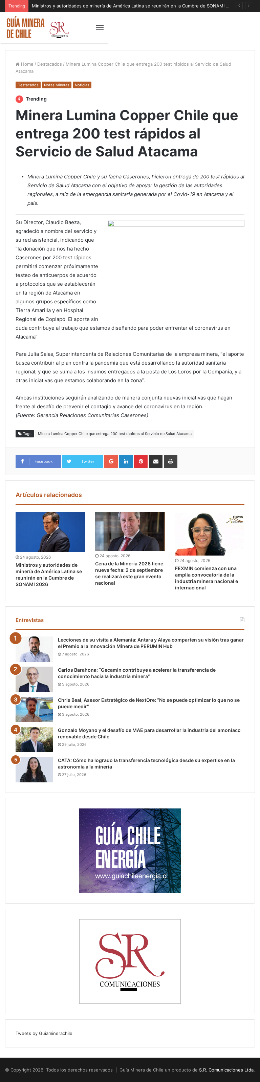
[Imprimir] (170, 461)
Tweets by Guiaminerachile (44, 1033)
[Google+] (111, 461)
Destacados (49, 64)
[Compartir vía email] (155, 461)
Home (27, 64)
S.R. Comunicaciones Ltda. (227, 1070)
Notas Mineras (56, 85)
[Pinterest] (141, 461)
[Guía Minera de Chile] (37, 27)
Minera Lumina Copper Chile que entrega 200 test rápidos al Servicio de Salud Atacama (115, 433)
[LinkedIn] (126, 461)
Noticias (82, 85)
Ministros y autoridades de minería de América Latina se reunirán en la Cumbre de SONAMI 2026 (134, 5)
